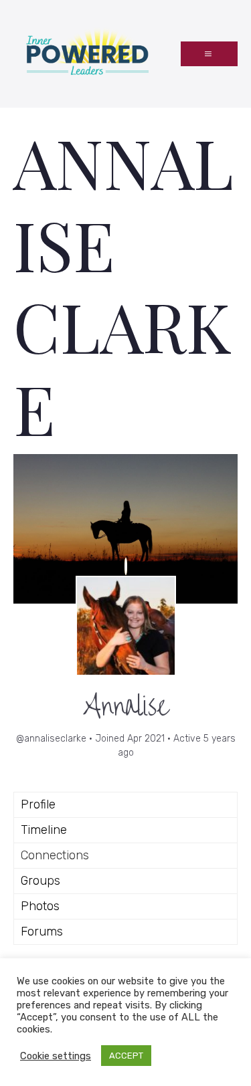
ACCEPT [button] (126, 1056)
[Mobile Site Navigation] (209, 53)
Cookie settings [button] (55, 1056)
